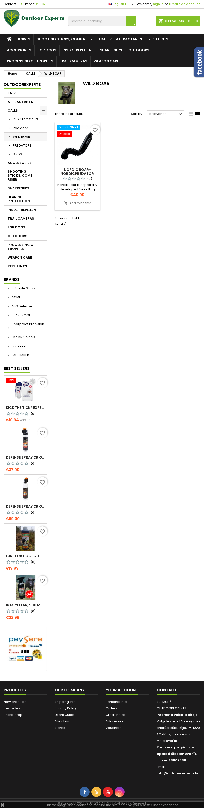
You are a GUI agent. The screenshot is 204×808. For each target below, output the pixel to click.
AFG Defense (21, 306)
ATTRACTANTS (129, 39)
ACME (16, 297)
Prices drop (13, 714)
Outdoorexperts (22, 84)
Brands (12, 279)
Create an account (184, 4)
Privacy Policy (66, 708)
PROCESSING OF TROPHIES (30, 61)
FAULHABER (20, 355)
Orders (111, 708)
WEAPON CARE (106, 61)
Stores (60, 727)
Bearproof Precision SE (26, 326)
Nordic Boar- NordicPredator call (77, 173)
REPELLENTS (158, 39)
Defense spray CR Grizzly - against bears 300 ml (25, 506)
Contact (10, 4)
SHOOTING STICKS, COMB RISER (65, 39)
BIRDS (17, 154)
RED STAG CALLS (25, 119)
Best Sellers (17, 368)
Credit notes (116, 714)
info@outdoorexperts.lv (177, 773)
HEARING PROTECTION (19, 199)
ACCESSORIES (19, 50)
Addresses (114, 721)
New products (15, 701)
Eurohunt (18, 346)
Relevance (166, 114)
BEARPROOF (21, 315)
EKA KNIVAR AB (23, 337)
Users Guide (64, 714)
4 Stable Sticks (23, 288)
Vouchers (113, 727)
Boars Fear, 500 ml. (24, 605)
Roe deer (20, 128)
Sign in (158, 4)
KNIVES (24, 39)
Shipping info (65, 701)
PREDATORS (22, 145)
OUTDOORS (138, 50)
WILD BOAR (21, 136)
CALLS (104, 39)
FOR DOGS (47, 50)
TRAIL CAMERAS (73, 61)
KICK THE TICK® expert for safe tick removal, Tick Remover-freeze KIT (25, 408)
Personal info (116, 701)
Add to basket (77, 203)
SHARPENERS (111, 50)
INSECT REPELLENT (78, 50)
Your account (122, 690)
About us (62, 721)
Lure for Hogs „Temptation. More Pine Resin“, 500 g (25, 556)
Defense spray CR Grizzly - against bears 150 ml (25, 457)
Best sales (12, 708)
